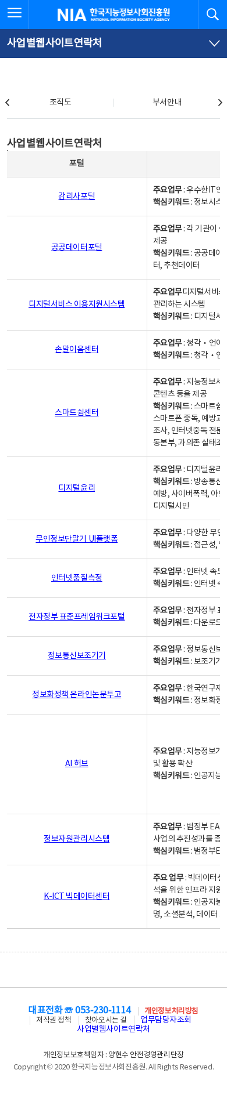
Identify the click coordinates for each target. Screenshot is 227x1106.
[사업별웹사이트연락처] (113, 43)
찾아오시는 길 (106, 1020)
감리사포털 (76, 196)
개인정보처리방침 (171, 1011)
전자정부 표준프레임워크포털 (77, 617)
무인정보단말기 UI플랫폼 (77, 539)
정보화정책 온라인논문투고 (76, 694)
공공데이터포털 (76, 247)
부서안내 (167, 103)
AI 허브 (76, 763)
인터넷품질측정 (76, 578)
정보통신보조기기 (77, 656)
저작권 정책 (53, 1020)
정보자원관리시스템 (76, 839)
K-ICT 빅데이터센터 (76, 896)
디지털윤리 (76, 488)
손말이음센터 (76, 349)
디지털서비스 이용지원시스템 (77, 304)
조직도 (60, 103)
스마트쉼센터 (76, 413)
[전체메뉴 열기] (14, 14)
